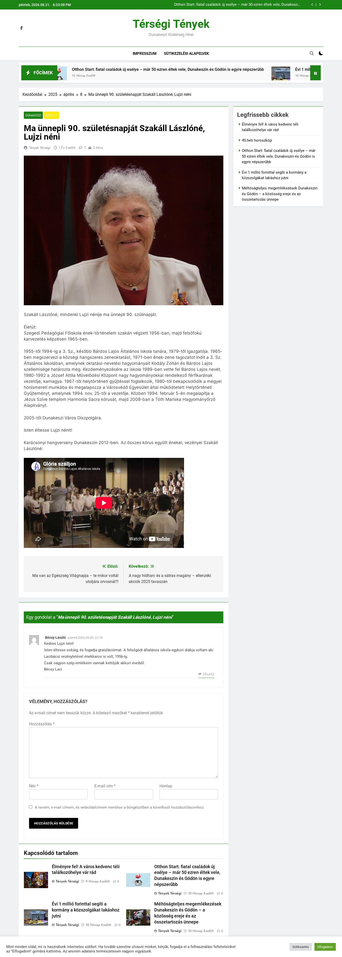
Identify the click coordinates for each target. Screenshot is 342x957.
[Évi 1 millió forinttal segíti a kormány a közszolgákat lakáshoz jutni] (240, 76)
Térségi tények (171, 24)
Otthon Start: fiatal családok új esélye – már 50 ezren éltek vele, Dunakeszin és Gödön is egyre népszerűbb (237, 5)
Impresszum (144, 53)
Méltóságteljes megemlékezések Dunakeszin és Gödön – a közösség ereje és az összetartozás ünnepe (279, 194)
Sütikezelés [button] (300, 947)
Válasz (208, 674)
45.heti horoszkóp (257, 140)
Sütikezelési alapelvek (186, 53)
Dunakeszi (33, 115)
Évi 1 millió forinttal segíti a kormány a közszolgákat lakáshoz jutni (85, 909)
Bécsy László (55, 637)
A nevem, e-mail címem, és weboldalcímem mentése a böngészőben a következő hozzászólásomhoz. (120, 807)
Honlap (165, 786)
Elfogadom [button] (325, 947)
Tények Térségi (40, 147)
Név (34, 786)
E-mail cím (105, 786)
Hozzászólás (42, 724)
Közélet (51, 115)
